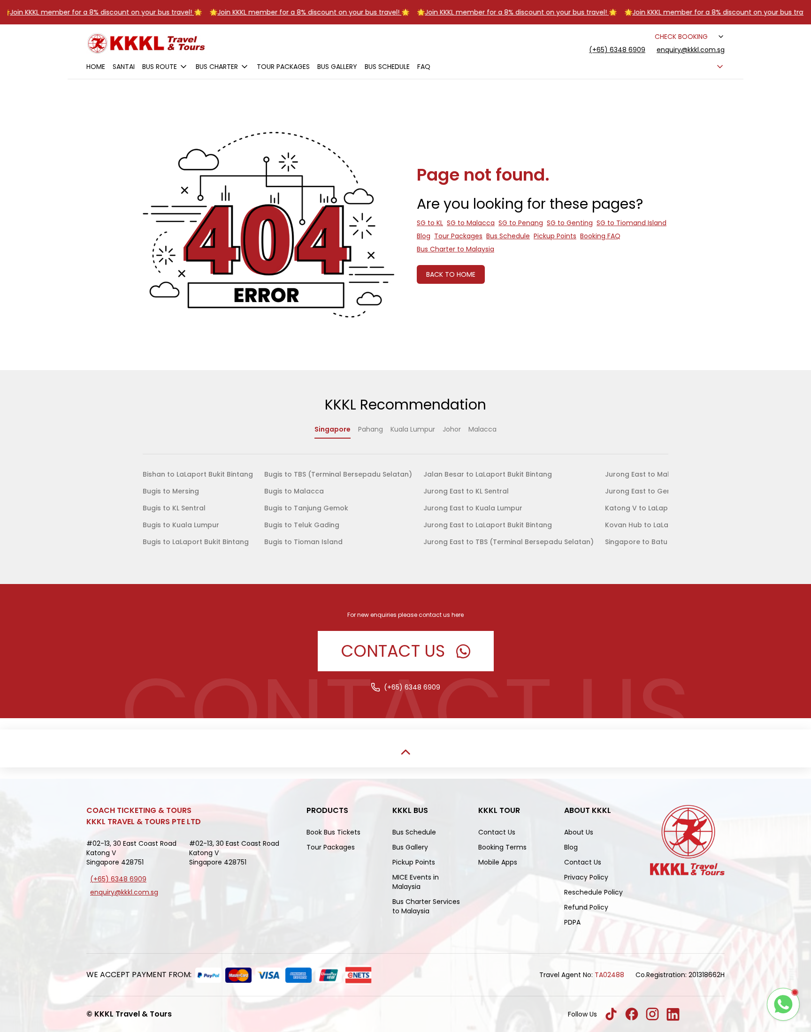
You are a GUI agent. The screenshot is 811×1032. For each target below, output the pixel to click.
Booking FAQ (600, 236)
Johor (452, 429)
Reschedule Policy (593, 892)
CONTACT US (393, 650)
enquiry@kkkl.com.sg (691, 49)
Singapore (332, 429)
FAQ (423, 66)
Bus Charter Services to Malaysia (426, 906)
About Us (578, 832)
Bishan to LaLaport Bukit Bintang (198, 474)
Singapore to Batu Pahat (647, 541)
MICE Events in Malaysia (415, 882)
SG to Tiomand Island (631, 223)
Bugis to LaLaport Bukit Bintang (196, 541)
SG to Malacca (471, 223)
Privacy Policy (586, 877)
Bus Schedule (387, 66)
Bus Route (159, 66)
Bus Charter (217, 66)
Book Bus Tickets (333, 832)
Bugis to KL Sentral (174, 508)
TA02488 (609, 974)
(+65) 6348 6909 (617, 49)
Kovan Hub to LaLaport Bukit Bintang (667, 525)
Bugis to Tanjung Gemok (306, 508)
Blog (423, 236)
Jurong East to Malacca (646, 474)
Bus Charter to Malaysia (455, 249)
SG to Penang (520, 223)
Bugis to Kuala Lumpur (181, 525)
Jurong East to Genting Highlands (662, 491)
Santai (124, 66)
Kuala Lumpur (412, 429)
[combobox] (720, 36)
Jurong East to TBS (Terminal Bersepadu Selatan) (508, 541)
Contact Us (496, 832)
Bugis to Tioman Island (303, 541)
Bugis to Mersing (171, 491)
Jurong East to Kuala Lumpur (472, 508)
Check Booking (681, 36)
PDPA (572, 922)
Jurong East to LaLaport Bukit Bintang (487, 525)
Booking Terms (502, 847)
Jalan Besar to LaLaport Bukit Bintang (487, 474)
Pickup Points (555, 236)
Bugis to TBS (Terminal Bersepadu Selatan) (338, 474)
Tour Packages (283, 66)
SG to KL (430, 223)
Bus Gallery (337, 66)
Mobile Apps (497, 862)
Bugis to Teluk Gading (301, 525)
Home (95, 66)
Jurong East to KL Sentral (466, 491)
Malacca (482, 429)
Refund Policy (586, 907)
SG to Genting (570, 223)
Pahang (370, 429)
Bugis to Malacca (294, 491)
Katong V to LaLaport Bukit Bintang (665, 508)
